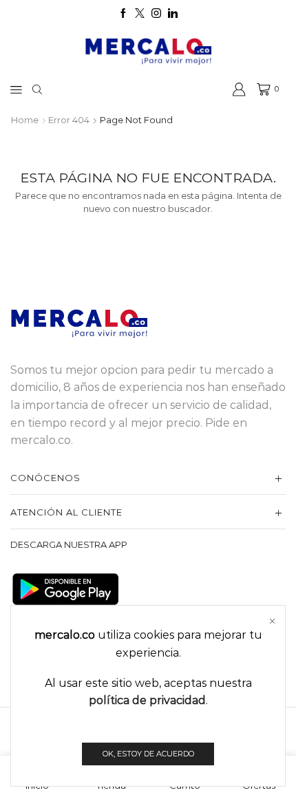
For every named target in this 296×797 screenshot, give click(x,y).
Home (25, 119)
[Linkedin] (173, 13)
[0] (259, 89)
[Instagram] (156, 13)
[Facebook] (123, 13)
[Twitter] (140, 13)
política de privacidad (147, 700)
